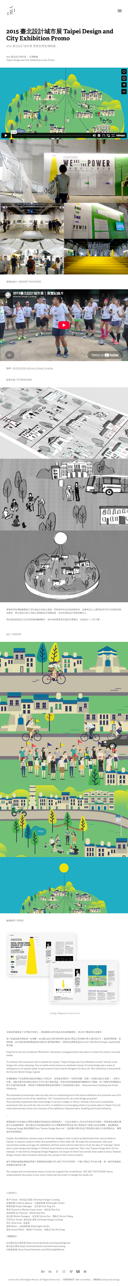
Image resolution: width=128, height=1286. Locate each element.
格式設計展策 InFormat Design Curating (33, 368)
